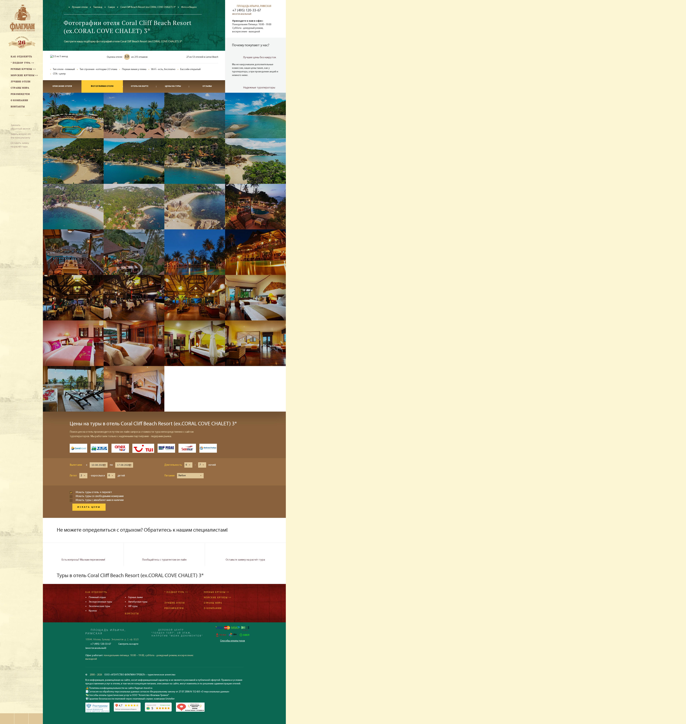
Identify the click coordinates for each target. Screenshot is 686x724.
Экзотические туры (99, 606)
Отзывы (207, 86)
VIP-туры (133, 606)
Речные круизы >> (216, 592)
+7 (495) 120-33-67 (246, 10)
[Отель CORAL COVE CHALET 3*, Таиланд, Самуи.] (73, 115)
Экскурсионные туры (100, 602)
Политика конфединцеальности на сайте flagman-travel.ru (120, 688)
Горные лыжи (135, 597)
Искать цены (89, 507)
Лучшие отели (80, 7)
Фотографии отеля (102, 86)
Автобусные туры (137, 602)
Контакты (132, 613)
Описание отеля (62, 86)
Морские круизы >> (217, 597)
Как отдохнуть (96, 592)
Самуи (111, 7)
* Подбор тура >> (176, 592)
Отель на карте (139, 86)
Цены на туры (173, 86)
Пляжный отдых (97, 597)
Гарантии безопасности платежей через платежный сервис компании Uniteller (131, 699)
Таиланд (97, 7)
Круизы (93, 610)
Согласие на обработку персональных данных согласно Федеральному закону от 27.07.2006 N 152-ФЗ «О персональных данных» (158, 691)
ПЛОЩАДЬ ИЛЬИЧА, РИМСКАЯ (254, 6)
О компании (213, 608)
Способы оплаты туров (232, 641)
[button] (188, 465)
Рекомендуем (174, 608)
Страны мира (213, 602)
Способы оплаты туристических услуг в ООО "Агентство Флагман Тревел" (128, 695)
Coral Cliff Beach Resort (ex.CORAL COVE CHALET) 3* (148, 7)
